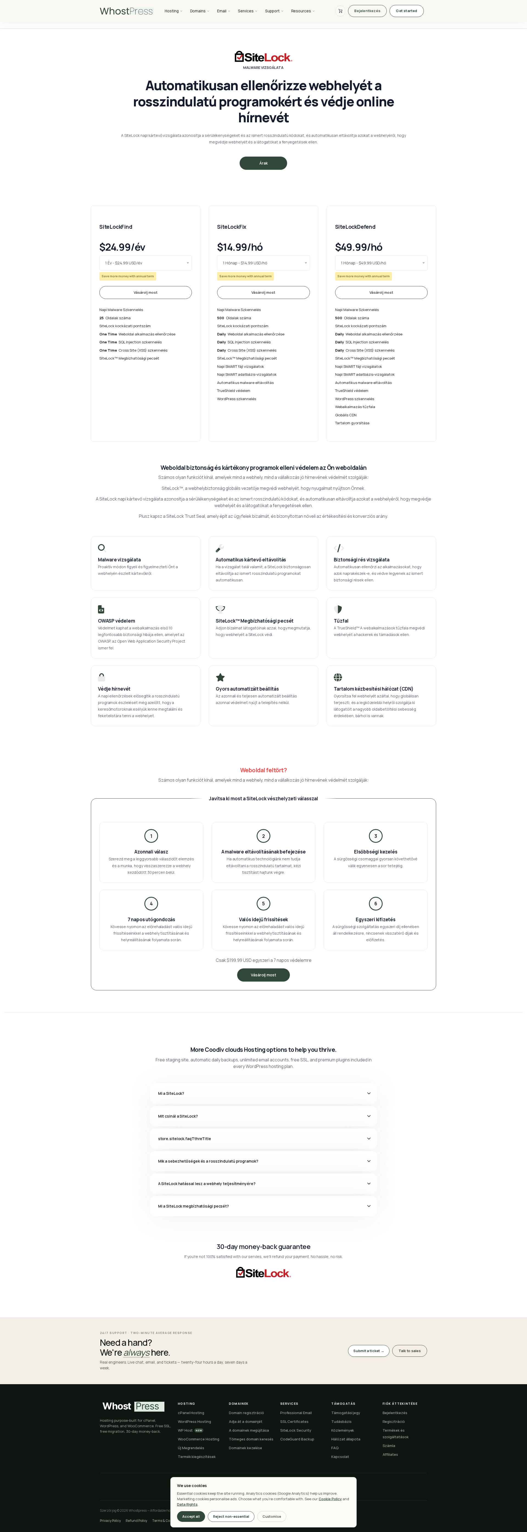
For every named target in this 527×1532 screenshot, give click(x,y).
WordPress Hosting (194, 1421)
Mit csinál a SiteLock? (178, 1116)
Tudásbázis (341, 1421)
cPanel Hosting (191, 1412)
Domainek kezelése (245, 1447)
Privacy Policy (110, 1520)
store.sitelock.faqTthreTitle (184, 1138)
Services (246, 11)
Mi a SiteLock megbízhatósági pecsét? (193, 1206)
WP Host (190, 1430)
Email (221, 11)
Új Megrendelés (191, 1447)
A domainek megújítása (249, 1430)
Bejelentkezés (367, 10)
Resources (301, 11)
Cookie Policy (330, 1498)
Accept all (191, 1516)
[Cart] (340, 10)
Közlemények (342, 1430)
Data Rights (187, 1504)
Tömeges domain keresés (251, 1439)
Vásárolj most (146, 292)
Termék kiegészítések (197, 1456)
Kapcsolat (340, 1456)
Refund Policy (136, 1520)
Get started (406, 10)
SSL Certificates (294, 1421)
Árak (263, 163)
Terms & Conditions (167, 1520)
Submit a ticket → (368, 1350)
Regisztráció (394, 1421)
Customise (271, 1516)
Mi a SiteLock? (171, 1093)
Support (272, 11)
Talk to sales (410, 1350)
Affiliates (390, 1454)
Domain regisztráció (246, 1412)
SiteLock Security (295, 1430)
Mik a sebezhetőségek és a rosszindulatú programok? (208, 1161)
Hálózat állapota (345, 1439)
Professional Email (296, 1412)
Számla (389, 1445)
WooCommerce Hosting (198, 1439)
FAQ (335, 1447)
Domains (198, 11)
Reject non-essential (231, 1516)
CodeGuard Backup (297, 1439)
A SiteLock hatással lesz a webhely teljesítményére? (207, 1183)
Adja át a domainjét (245, 1421)
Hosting (172, 11)
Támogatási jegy (345, 1412)
